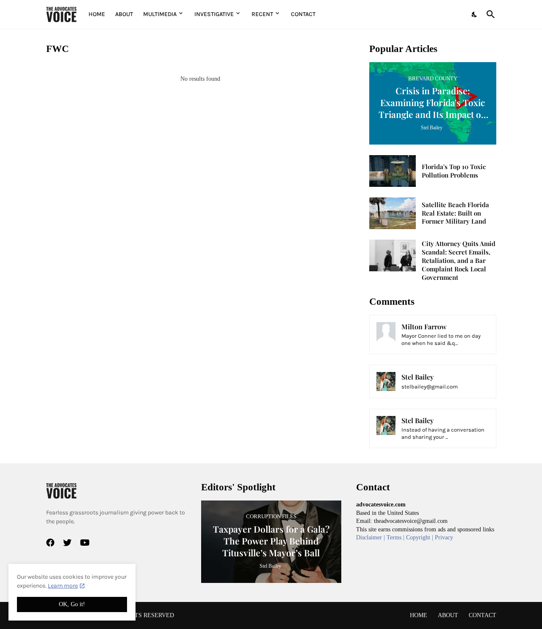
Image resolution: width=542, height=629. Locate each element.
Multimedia (160, 14)
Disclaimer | (371, 537)
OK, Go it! (72, 604)
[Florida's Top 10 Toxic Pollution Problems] (392, 171)
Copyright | (420, 537)
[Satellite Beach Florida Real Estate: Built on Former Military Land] (392, 213)
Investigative (214, 14)
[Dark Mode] (474, 14)
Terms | (396, 537)
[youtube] (85, 543)
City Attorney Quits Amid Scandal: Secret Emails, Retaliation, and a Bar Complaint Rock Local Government (458, 261)
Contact (303, 14)
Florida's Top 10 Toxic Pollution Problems (454, 171)
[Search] (489, 14)
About (124, 14)
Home (96, 14)
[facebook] (50, 543)
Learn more (63, 585)
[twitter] (67, 543)
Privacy (444, 537)
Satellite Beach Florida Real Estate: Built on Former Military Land (455, 213)
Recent (262, 14)
